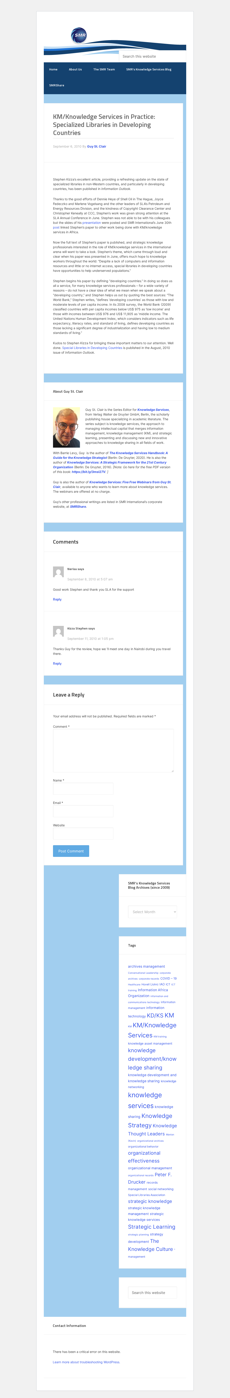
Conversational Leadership (143, 972)
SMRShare (78, 506)
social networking (160, 1189)
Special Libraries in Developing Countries (92, 348)
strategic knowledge (150, 1201)
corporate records (149, 978)
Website (59, 825)
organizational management (150, 1168)
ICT (168, 984)
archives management (146, 966)
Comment (61, 726)
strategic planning (138, 1234)
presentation (91, 222)
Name (58, 780)
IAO (162, 984)
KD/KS (155, 1015)
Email (58, 803)
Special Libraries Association (146, 1195)
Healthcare (134, 984)
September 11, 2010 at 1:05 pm (90, 638)
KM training (160, 1036)
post (56, 227)
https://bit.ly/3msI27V (88, 472)
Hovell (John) (150, 984)
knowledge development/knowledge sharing (152, 1059)
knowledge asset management (150, 1043)
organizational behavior (143, 1146)
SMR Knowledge (80, 37)
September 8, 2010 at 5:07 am (90, 579)
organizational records (141, 1175)
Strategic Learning (151, 1227)
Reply (57, 599)
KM (169, 1015)
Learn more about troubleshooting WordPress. (86, 1362)
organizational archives (150, 1140)
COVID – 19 (168, 978)
